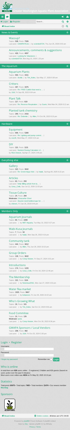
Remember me (44, 359)
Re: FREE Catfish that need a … (30, 90)
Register (16, 21)
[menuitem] (67, 26)
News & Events (10, 32)
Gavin (44, 104)
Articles (13, 178)
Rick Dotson (16, 153)
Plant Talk (15, 98)
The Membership (19, 277)
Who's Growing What (22, 301)
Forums (8, 17)
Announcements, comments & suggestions (35, 50)
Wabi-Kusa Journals (21, 229)
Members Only (10, 211)
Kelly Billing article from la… (28, 184)
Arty (26, 424)
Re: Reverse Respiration (27, 104)
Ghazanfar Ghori (24, 198)
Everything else (10, 160)
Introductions (17, 265)
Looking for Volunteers (26, 56)
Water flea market (20, 289)
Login (5, 21)
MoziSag (4, 388)
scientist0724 (39, 44)
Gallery (13, 166)
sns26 (13, 138)
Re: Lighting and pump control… (30, 135)
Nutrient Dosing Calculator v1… (30, 150)
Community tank (19, 241)
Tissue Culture (18, 192)
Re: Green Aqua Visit (26, 172)
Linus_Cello (16, 186)
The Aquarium (9, 66)
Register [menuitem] (68, 17)
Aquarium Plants (19, 72)
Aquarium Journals (20, 217)
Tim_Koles (31, 78)
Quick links (3, 17)
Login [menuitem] (63, 17)
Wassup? (14, 38)
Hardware (7, 123)
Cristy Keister (27, 259)
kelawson (26, 295)
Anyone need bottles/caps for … (30, 201)
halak (41, 172)
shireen (14, 204)
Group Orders (17, 253)
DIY (11, 144)
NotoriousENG (28, 283)
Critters (13, 84)
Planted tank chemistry (23, 110)
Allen (34, 116)
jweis (20, 319)
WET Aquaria (27, 223)
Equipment (15, 129)
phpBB (26, 421)
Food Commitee (18, 313)
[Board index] (35, 7)
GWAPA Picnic (23, 44)
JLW (13, 92)
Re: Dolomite (23, 116)
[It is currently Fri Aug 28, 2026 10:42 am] (63, 26)
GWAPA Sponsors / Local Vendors (29, 328)
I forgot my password (9, 359)
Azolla (20, 78)
